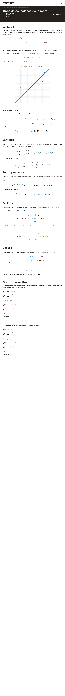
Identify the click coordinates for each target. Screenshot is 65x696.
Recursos (6, 8)
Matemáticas (14, 8)
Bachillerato (24, 8)
